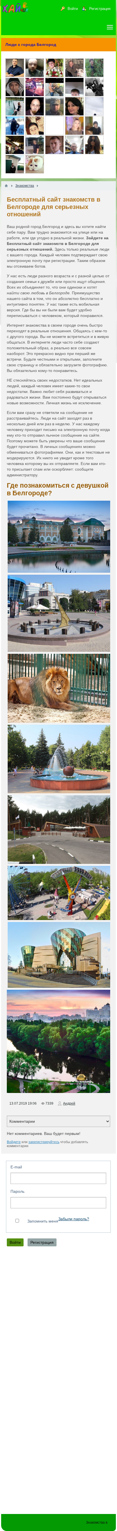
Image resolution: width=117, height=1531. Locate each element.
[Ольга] (35, 94)
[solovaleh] (94, 114)
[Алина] (15, 114)
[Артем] (35, 152)
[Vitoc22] (54, 94)
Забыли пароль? (73, 1219)
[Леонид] (74, 75)
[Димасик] (35, 75)
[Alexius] (35, 114)
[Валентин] (15, 75)
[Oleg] (54, 133)
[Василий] (54, 114)
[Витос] (15, 172)
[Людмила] (54, 75)
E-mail (16, 1167)
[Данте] (15, 94)
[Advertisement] (58, 1317)
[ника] (94, 152)
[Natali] (74, 114)
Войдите (14, 1142)
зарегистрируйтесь (43, 1142)
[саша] (35, 133)
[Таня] (15, 133)
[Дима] (74, 94)
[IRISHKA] (74, 133)
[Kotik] (35, 172)
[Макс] (54, 152)
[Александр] (94, 94)
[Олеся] (94, 75)
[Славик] (15, 152)
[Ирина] (94, 133)
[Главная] (6, 185)
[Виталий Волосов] (74, 152)
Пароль (17, 1191)
